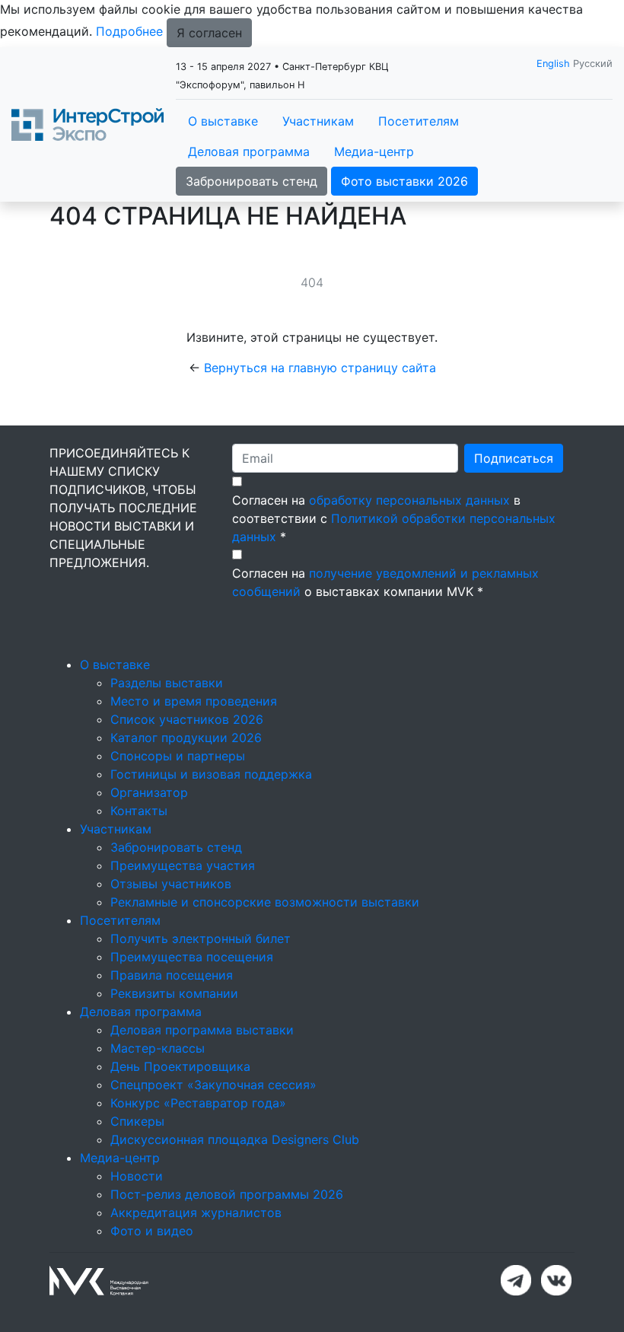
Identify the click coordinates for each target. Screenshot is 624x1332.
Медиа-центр (374, 151)
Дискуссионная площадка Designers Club (234, 1139)
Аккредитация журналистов (196, 1212)
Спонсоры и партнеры (177, 755)
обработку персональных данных (409, 500)
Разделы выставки (166, 682)
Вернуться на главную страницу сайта (320, 367)
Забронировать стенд (251, 181)
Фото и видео (151, 1230)
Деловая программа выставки (202, 1029)
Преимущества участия (182, 865)
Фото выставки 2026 (404, 181)
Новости (136, 1176)
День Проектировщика (180, 1066)
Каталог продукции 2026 (186, 737)
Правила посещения (171, 975)
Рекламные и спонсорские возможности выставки (264, 902)
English (553, 63)
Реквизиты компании (174, 993)
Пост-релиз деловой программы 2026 (226, 1194)
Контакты (138, 810)
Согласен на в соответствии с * (394, 518)
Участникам (318, 121)
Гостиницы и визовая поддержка (211, 774)
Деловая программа (249, 151)
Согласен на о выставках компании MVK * (385, 582)
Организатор (149, 792)
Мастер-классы (157, 1048)
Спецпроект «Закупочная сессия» (213, 1084)
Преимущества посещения (191, 956)
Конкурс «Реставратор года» (198, 1103)
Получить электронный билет (200, 938)
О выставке (223, 121)
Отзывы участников (170, 883)
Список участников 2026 (186, 719)
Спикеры (137, 1121)
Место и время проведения (193, 701)
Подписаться (513, 458)
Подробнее (129, 31)
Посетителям (418, 121)
